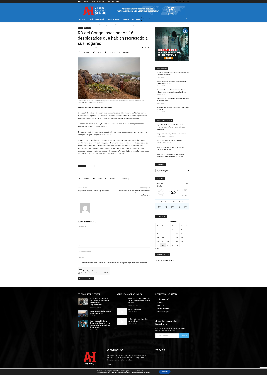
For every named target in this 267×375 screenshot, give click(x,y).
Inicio (79, 25)
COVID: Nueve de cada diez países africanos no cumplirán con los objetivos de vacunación (171, 127)
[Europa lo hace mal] (122, 311)
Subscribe (184, 335)
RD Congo (90, 166)
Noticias (85, 25)
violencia (104, 166)
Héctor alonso (84, 47)
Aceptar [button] (164, 372)
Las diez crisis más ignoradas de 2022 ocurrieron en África (173, 108)
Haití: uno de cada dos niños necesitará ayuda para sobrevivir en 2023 (171, 82)
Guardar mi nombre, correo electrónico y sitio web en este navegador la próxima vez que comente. (113, 263)
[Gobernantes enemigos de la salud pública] (122, 321)
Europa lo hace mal (135, 309)
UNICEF (97, 166)
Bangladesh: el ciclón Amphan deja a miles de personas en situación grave (93, 192)
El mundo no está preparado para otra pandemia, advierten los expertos (173, 74)
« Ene (157, 248)
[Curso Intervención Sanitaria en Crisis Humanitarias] (83, 313)
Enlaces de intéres (163, 308)
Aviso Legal (160, 305)
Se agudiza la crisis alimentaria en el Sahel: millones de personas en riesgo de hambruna (171, 91)
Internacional (93, 25)
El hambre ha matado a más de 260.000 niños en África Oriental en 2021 (139, 300)
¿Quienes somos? (163, 299)
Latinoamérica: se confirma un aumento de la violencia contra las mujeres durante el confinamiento (134, 193)
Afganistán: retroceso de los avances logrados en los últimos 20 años (173, 100)
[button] (186, 19)
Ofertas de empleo (163, 312)
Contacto (160, 302)
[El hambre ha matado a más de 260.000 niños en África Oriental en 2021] (122, 301)
